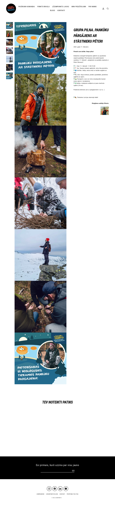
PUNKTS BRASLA (43, 7)
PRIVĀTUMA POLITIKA (72, 494)
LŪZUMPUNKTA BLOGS (52, 494)
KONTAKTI (61, 10)
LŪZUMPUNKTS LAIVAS (60, 7)
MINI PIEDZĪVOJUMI (79, 7)
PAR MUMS (92, 7)
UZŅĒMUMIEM (40, 494)
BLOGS (52, 10)
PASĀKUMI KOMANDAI (26, 7)
